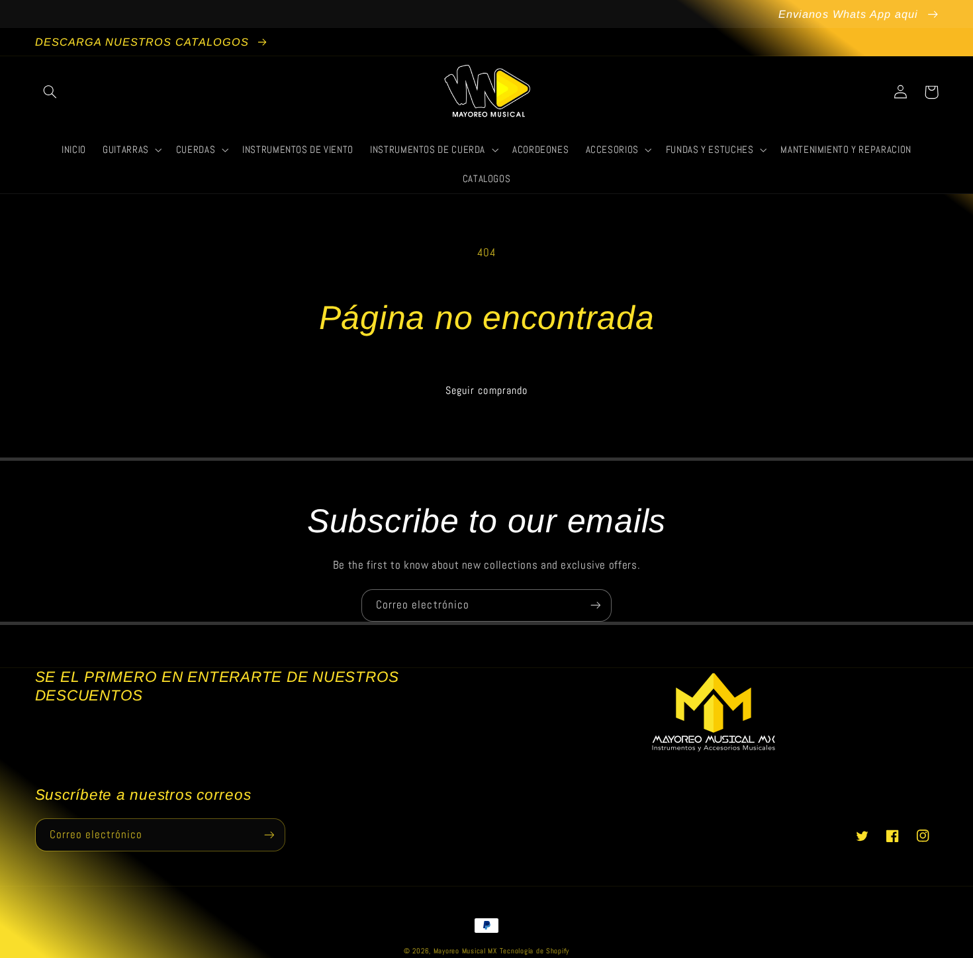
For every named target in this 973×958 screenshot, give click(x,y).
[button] (50, 92)
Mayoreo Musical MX (465, 951)
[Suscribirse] (595, 605)
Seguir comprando (486, 390)
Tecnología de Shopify (534, 951)
